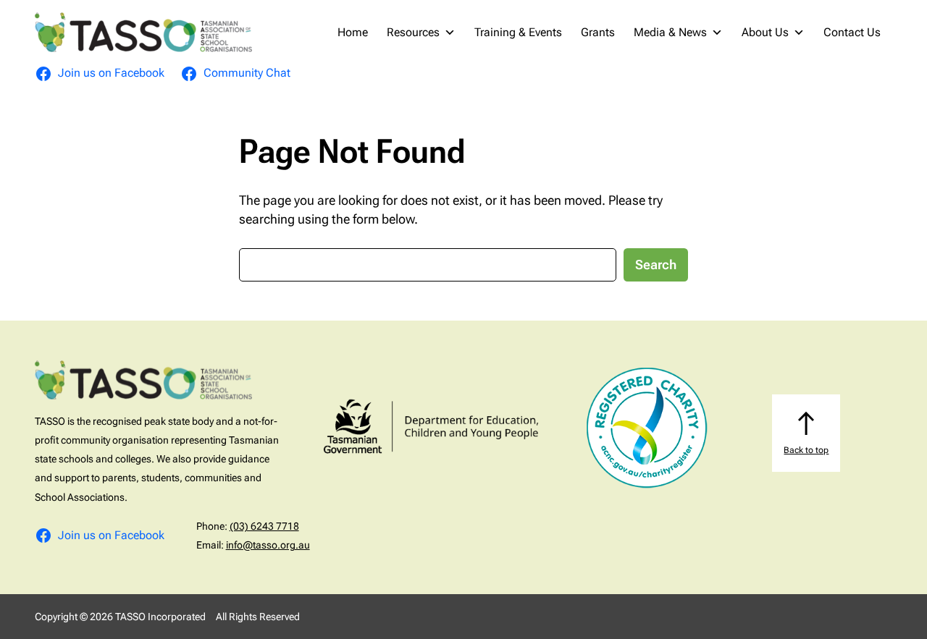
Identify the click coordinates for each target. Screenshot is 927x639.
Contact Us (852, 32)
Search (655, 265)
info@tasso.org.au (268, 545)
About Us (765, 32)
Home (352, 32)
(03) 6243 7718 (264, 526)
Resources (413, 32)
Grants (598, 32)
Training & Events (518, 32)
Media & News (670, 32)
